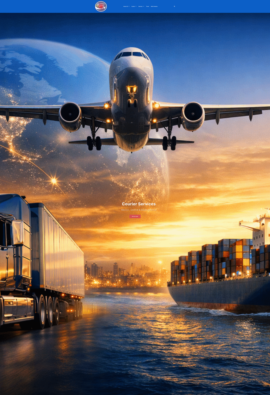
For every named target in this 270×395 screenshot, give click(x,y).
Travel (147, 6)
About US (125, 6)
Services (140, 6)
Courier (133, 6)
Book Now (135, 216)
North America (154, 6)
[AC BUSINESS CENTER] (101, 6)
